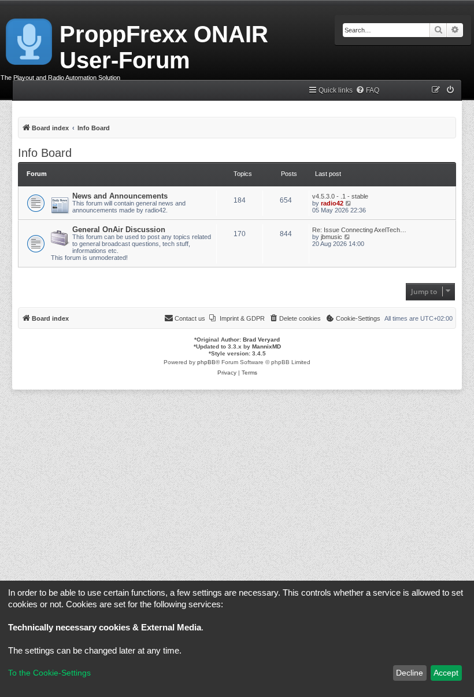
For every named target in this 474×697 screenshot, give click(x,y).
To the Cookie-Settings (49, 672)
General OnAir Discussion (118, 229)
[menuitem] (367, 90)
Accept (446, 672)
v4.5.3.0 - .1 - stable (340, 196)
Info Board (45, 152)
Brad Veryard (261, 339)
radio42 (332, 203)
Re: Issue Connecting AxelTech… (359, 229)
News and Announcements (120, 196)
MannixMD (266, 346)
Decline (409, 672)
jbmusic (331, 236)
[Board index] (30, 39)
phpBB (206, 362)
